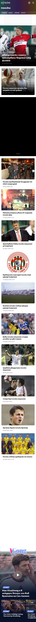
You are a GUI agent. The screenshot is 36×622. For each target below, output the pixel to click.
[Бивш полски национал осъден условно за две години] (18, 323)
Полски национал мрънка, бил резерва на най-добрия (15, 89)
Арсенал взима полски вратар (15, 428)
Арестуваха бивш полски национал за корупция (17, 245)
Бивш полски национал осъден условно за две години (15, 338)
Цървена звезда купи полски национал (14, 369)
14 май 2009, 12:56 (7, 63)
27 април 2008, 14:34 (8, 217)
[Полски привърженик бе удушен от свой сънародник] (18, 168)
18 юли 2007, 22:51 (7, 372)
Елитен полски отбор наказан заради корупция (15, 307)
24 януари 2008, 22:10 (9, 279)
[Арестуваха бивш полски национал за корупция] (18, 230)
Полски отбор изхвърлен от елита (17, 457)
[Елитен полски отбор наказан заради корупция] (18, 292)
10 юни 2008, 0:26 (7, 186)
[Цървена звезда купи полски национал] (18, 354)
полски (5, 7)
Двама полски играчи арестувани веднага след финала (16, 58)
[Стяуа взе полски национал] (18, 385)
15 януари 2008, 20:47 (9, 341)
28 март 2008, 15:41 (8, 248)
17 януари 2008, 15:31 (8, 310)
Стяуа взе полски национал (14, 399)
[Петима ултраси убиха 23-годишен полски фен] (18, 199)
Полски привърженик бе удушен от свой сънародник (17, 183)
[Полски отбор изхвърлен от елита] (18, 443)
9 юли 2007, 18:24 (7, 401)
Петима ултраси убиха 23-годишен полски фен (17, 214)
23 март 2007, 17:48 (8, 459)
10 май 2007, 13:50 (8, 430)
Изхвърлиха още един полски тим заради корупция (17, 276)
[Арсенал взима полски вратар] (18, 414)
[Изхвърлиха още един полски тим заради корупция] (18, 261)
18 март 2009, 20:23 (8, 92)
